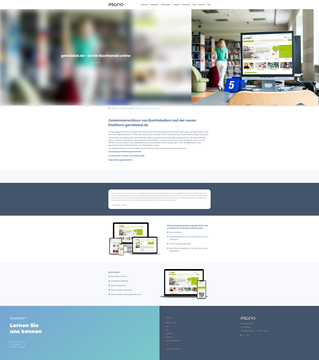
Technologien (166, 5)
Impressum (169, 337)
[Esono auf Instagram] (245, 335)
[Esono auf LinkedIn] (241, 335)
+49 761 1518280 (245, 327)
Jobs (209, 5)
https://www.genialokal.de (120, 160)
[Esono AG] (115, 4)
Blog (194, 5)
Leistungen (154, 5)
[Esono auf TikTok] (248, 335)
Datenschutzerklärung (173, 341)
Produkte (176, 5)
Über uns (201, 5)
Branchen (144, 5)
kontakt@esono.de (246, 324)
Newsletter (169, 333)
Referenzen (186, 5)
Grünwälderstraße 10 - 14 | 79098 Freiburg (254, 331)
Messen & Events (171, 323)
